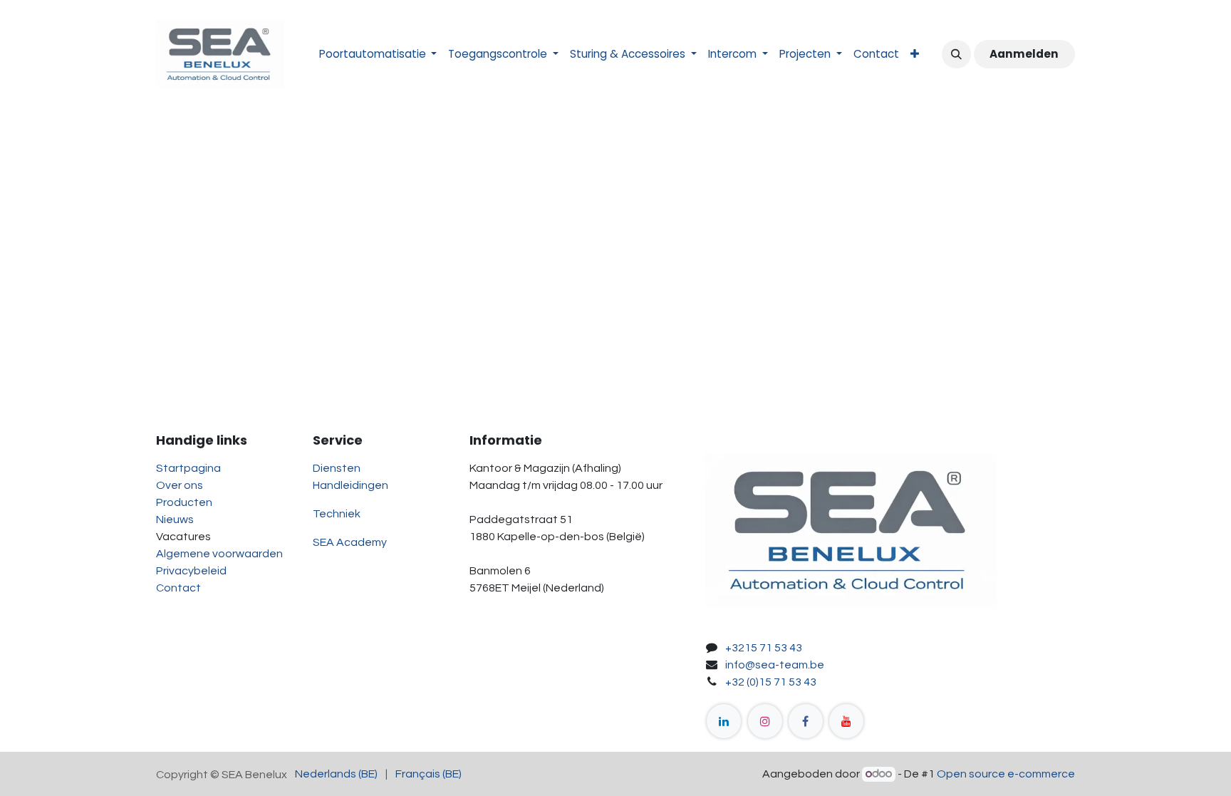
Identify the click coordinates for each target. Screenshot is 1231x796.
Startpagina (188, 468)
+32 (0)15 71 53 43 (770, 682)
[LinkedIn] (724, 721)
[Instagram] (765, 721)
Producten (184, 502)
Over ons (179, 485)
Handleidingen (350, 485)
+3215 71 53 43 (763, 647)
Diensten (336, 468)
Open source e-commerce (1006, 774)
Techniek (336, 514)
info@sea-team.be (774, 665)
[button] (956, 54)
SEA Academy (350, 542)
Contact (178, 588)
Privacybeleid (191, 571)
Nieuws (175, 519)
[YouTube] (846, 721)
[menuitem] (378, 54)
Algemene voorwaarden (219, 553)
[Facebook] (806, 721)
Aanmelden (1024, 53)
